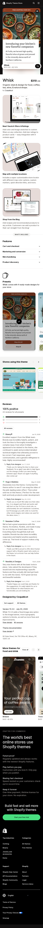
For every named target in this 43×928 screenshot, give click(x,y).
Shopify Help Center (10, 872)
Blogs (5, 884)
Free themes (27, 848)
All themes (21, 603)
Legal (24, 880)
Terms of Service (9, 902)
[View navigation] (38, 3)
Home (5, 858)
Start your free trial (21, 817)
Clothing (6, 844)
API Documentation (10, 876)
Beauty (5, 848)
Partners (25, 876)
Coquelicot (9, 90)
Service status (27, 884)
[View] (19, 380)
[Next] (38, 362)
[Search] (34, 3)
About (24, 872)
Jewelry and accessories (7, 853)
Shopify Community (10, 880)
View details (7, 622)
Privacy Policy (8, 907)
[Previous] (33, 362)
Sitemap (6, 918)
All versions (18, 622)
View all (25, 650)
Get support (8, 603)
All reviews (8, 428)
